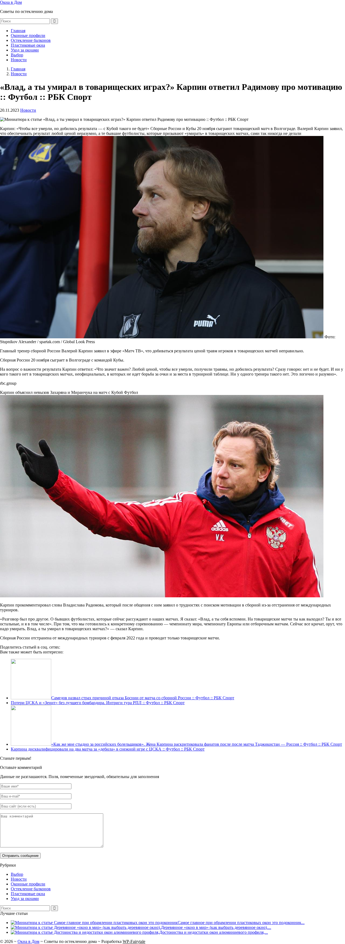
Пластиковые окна (28, 45)
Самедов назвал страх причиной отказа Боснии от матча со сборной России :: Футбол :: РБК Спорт (142, 698)
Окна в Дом (11, 2)
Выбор (17, 55)
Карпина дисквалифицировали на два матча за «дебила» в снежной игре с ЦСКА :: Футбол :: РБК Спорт (108, 749)
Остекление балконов (31, 40)
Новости (19, 59)
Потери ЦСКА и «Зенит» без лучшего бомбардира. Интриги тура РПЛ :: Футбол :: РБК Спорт (98, 702)
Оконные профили (28, 35)
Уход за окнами (25, 50)
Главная (18, 30)
